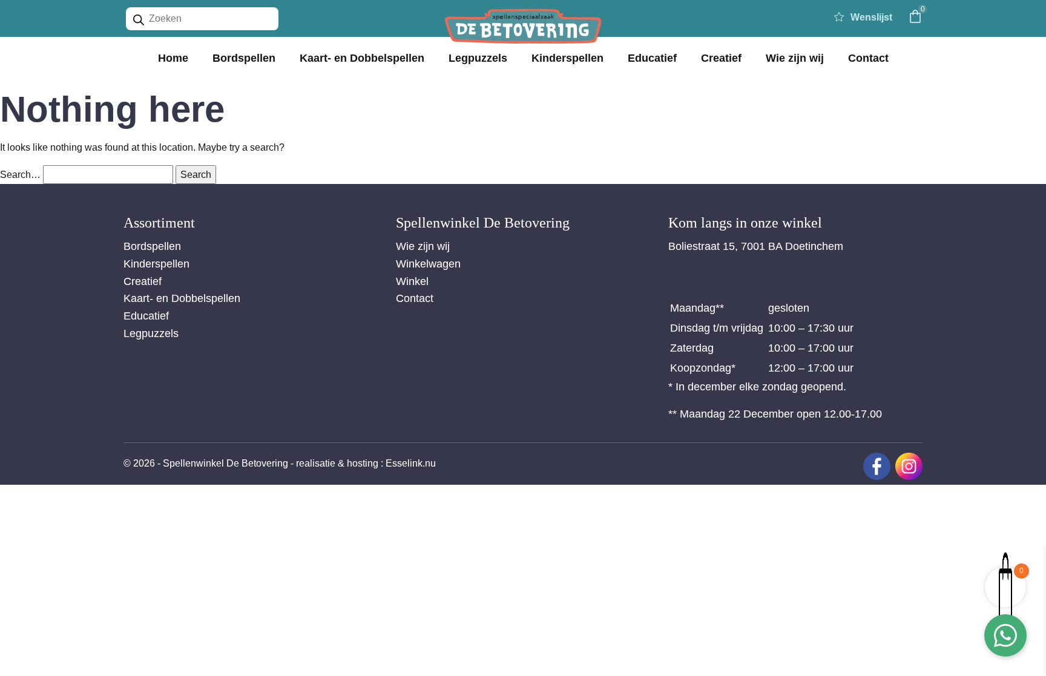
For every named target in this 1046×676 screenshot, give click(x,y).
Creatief (721, 58)
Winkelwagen (428, 264)
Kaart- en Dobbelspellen (362, 58)
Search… (20, 174)
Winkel (412, 281)
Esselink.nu (411, 463)
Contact (868, 58)
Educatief (652, 58)
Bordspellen (243, 58)
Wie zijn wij (795, 58)
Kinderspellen (567, 58)
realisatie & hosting (337, 463)
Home (173, 58)
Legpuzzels (478, 58)
